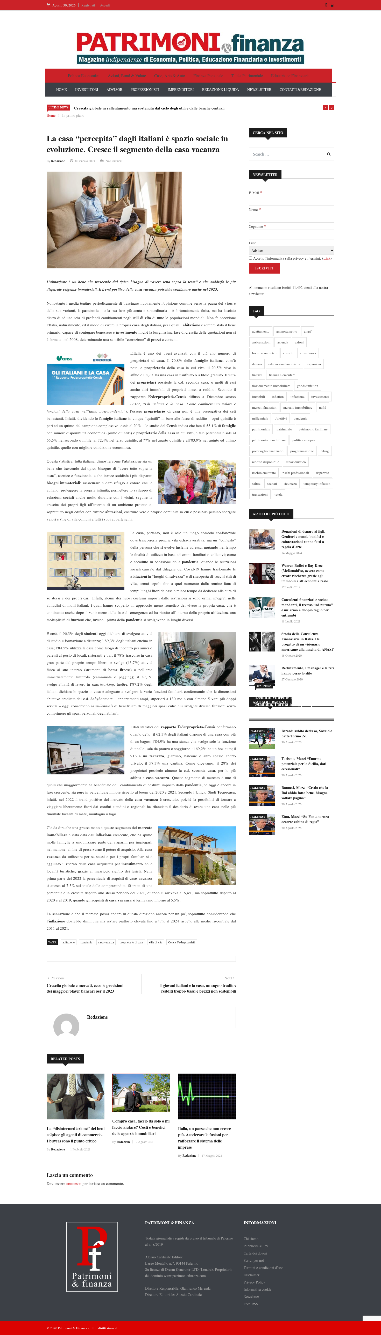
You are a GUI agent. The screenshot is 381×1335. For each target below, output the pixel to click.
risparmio (322, 472)
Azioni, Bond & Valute (127, 75)
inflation (278, 396)
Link (326, 258)
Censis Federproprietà (181, 942)
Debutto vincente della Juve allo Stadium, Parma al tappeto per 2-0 (290, 700)
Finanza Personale (208, 75)
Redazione (58, 161)
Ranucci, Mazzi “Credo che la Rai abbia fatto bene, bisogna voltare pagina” (304, 793)
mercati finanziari (264, 407)
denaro (257, 364)
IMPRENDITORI (181, 89)
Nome (255, 209)
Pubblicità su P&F (257, 1245)
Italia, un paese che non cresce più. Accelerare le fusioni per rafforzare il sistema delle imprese (204, 1137)
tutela (278, 494)
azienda (282, 342)
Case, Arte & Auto (169, 75)
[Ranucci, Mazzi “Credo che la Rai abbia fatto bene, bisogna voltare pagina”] (263, 796)
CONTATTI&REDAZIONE (300, 89)
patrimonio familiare (313, 429)
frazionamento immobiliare (271, 385)
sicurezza (290, 483)
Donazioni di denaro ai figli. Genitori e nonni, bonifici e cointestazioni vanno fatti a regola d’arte (303, 539)
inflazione (298, 396)
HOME (61, 89)
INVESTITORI (86, 89)
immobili (258, 396)
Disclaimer (251, 1274)
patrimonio (284, 429)
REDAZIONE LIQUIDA (220, 89)
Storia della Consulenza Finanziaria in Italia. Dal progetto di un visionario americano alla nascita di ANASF (307, 641)
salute (256, 483)
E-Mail (255, 192)
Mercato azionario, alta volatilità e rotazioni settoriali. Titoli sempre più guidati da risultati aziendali (159, 108)
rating (325, 451)
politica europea (303, 440)
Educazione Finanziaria (290, 75)
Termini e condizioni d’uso (263, 1267)
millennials (260, 418)
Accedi (105, 5)
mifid (322, 407)
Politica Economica (84, 75)
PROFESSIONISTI (145, 89)
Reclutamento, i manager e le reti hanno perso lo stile (307, 670)
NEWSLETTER (259, 89)
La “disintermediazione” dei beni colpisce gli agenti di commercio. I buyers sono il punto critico (75, 1134)
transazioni (260, 494)
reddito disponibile (265, 461)
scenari (272, 483)
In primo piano (73, 115)
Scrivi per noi (254, 1260)
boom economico (264, 353)
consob (288, 353)
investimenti (320, 396)
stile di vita (155, 942)
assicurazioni (261, 342)
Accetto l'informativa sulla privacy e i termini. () (292, 258)
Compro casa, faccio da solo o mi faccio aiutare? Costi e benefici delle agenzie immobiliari (141, 1127)
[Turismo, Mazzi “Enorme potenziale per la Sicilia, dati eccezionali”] (263, 767)
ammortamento (286, 331)
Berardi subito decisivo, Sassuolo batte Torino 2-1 (306, 733)
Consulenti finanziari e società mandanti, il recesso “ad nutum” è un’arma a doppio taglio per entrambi (307, 607)
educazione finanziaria (284, 364)
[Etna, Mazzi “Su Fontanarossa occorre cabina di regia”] (263, 825)
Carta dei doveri (255, 1253)
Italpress (264, 686)
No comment (114, 161)
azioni (299, 342)
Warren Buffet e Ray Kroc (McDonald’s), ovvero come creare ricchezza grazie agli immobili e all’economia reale (304, 573)
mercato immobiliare (297, 407)
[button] (325, 107)
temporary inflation (317, 483)
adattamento (261, 331)
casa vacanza (106, 942)
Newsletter (251, 1296)
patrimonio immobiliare (269, 440)
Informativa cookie (257, 1289)
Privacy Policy (254, 1282)
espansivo (314, 364)
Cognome (257, 226)
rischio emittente (264, 472)
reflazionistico (296, 461)
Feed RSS (251, 1303)
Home (51, 115)
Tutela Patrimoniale (247, 75)
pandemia (86, 942)
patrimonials (261, 429)
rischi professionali (296, 472)
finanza (257, 374)
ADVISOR (114, 89)
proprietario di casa (131, 942)
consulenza (308, 353)
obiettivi (281, 418)
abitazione (68, 942)
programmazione (302, 451)
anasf (307, 331)
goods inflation (307, 385)
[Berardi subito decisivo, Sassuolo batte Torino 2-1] (263, 739)
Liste (252, 242)
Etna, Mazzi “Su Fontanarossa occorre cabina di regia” (305, 819)
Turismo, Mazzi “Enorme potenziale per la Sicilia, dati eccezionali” (303, 764)
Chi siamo (251, 1238)
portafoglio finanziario (268, 451)
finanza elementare (282, 374)
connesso (73, 1183)
